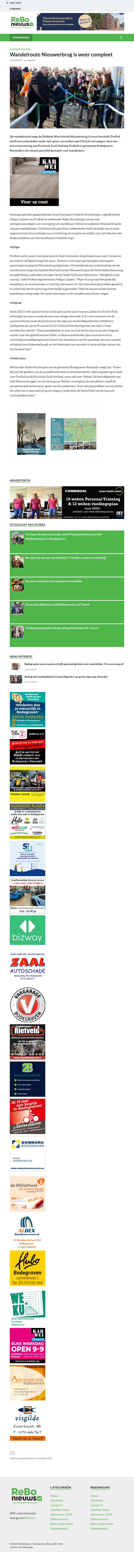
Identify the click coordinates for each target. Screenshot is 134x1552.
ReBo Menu (16, 3)
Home (54, 1496)
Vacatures (56, 1500)
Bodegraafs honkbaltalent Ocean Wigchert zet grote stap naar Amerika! (66, 676)
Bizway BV (51, 1543)
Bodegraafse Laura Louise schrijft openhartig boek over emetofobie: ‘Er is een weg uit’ (74, 663)
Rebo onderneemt (61, 1523)
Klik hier (30, 1518)
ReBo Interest (59, 1519)
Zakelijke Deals (59, 1510)
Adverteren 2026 (61, 1514)
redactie (31, 60)
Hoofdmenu (22, 37)
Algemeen (15, 49)
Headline (26, 49)
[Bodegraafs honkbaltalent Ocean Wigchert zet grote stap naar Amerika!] (16, 677)
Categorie (56, 1505)
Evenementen (59, 1528)
